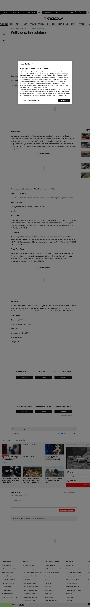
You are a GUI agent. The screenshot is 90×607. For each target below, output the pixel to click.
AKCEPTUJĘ (64, 100)
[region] (45, 82)
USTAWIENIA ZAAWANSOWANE (31, 100)
